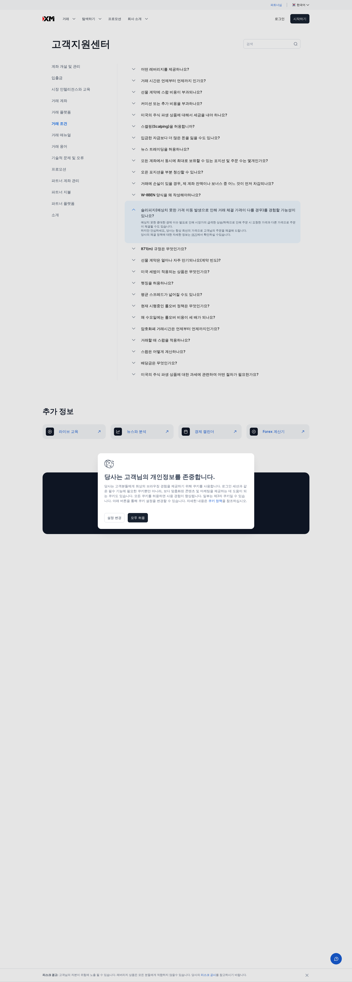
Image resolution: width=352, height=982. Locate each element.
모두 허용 (138, 518)
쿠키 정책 (215, 501)
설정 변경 (114, 518)
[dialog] (176, 491)
